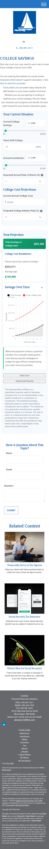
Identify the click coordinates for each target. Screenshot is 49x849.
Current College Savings (16, 123)
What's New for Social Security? (24, 668)
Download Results (24, 380)
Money (24, 748)
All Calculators (24, 760)
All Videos (24, 757)
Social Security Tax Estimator (24, 616)
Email (9, 469)
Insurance (24, 742)
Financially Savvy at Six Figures (24, 565)
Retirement (24, 733)
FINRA (19, 816)
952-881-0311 (26, 47)
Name (9, 453)
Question (8, 485)
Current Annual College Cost (18, 195)
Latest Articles (25, 754)
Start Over (24, 375)
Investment (24, 736)
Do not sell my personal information (17, 805)
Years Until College (13, 140)
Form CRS (9, 763)
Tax (24, 745)
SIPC (23, 816)
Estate (24, 739)
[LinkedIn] (24, 41)
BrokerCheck (6, 770)
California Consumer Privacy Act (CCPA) (29, 800)
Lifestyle (24, 751)
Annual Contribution (16, 158)
